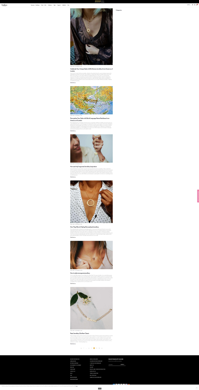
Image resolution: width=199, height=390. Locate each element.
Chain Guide (72, 369)
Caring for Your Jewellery (95, 377)
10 (99, 348)
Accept (100, 388)
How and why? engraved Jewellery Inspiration (83, 166)
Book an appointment (198, 196)
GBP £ (188, 4)
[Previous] (81, 348)
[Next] (102, 348)
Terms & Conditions (94, 373)
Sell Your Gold (93, 375)
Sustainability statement (75, 365)
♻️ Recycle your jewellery (95, 363)
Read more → (73, 82)
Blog (71, 373)
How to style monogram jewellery (80, 273)
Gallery (91, 367)
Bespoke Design (73, 377)
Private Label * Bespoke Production (97, 369)
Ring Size (72, 367)
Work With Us (93, 371)
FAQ (71, 375)
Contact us (72, 371)
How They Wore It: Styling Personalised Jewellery (84, 227)
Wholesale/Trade (74, 379)
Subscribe (122, 364)
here (77, 386)
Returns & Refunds (74, 363)
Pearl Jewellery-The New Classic (79, 333)
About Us (92, 365)
